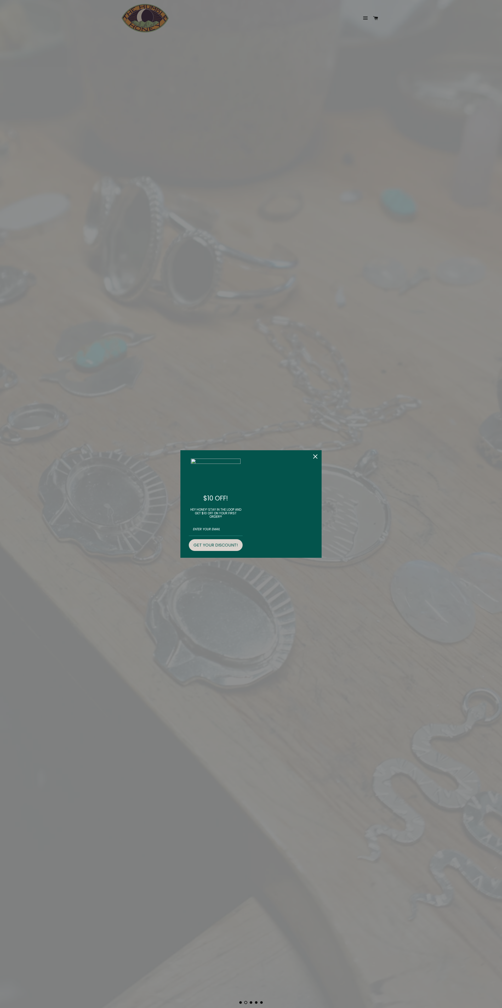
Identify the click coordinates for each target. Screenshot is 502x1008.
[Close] (315, 456)
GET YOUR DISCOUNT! (215, 545)
